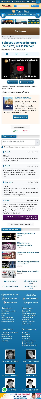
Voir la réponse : (22, 217)
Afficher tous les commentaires (21, 224)
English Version (27, 324)
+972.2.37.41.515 (9, 286)
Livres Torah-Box (27, 317)
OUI (16, 131)
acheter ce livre (21, 117)
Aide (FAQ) (4, 341)
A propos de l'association (9, 332)
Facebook (26, 334)
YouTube (27, 337)
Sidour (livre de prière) (29, 313)
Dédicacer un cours (7, 322)
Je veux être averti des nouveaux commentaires (19, 147)
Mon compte (6, 1)
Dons (34, 14)
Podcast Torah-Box (28, 322)
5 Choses (11, 36)
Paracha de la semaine (8, 311)
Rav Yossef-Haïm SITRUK (30, 390)
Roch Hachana (12, 14)
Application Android (30, 345)
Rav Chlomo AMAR (31, 375)
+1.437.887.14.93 (31, 286)
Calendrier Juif (26, 311)
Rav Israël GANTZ (10, 390)
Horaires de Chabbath (29, 315)
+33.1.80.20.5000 (31, 281)
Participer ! (35, 6)
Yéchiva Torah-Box (7, 320)
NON (26, 131)
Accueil (4, 36)
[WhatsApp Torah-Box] (38, 1)
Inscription (25, 320)
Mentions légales (6, 337)
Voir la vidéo (14, 82)
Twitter (25, 332)
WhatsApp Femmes (29, 341)
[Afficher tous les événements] (12, 1)
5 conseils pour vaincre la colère (28, 271)
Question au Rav (27, 14)
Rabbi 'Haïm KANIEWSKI (31, 361)
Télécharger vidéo (27, 82)
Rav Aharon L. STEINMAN (10, 361)
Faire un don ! (5, 334)
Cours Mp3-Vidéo (7, 317)
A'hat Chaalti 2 (23, 97)
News (3, 315)
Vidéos (19, 14)
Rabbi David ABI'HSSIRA (10, 375)
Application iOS (28, 343)
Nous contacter (11, 281)
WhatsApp (26, 339)
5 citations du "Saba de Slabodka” (28, 252)
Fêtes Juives (5, 313)
